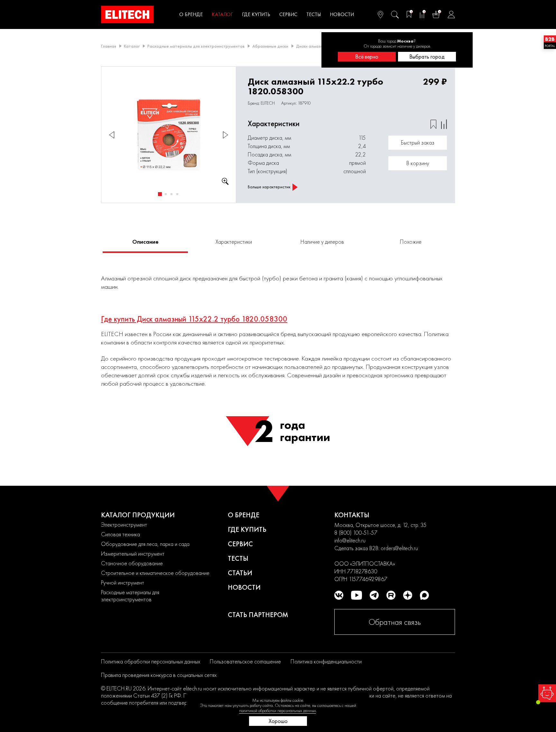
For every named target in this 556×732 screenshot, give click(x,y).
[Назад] (111, 134)
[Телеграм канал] (374, 595)
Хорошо (278, 721)
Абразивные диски (270, 46)
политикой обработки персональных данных (277, 710)
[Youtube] (356, 595)
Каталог (222, 14)
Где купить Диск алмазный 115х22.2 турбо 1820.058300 (194, 319)
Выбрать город (427, 56)
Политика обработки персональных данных (150, 661)
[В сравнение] (444, 124)
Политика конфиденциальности (326, 661)
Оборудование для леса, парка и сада (145, 544)
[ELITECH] (127, 14)
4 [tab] (177, 194)
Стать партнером (258, 614)
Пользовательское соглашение (245, 661)
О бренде (191, 14)
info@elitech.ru (350, 540)
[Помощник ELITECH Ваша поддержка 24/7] (547, 693)
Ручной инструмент (122, 582)
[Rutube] (390, 595)
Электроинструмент (124, 524)
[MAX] (424, 595)
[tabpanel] (168, 135)
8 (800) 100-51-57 (355, 532)
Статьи (240, 572)
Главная (108, 46)
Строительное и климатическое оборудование (155, 573)
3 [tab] (171, 194)
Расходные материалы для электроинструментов (196, 46)
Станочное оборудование (132, 563)
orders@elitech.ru (399, 548)
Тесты (313, 14)
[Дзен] (407, 595)
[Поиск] (395, 14)
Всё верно (366, 56)
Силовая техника (120, 534)
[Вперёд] (225, 134)
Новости (342, 14)
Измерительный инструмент (132, 553)
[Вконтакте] (338, 595)
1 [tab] (160, 194)
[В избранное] (433, 124)
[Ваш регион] (380, 14)
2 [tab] (166, 194)
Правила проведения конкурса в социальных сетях (159, 675)
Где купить (256, 14)
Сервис (288, 14)
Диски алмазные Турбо (318, 46)
